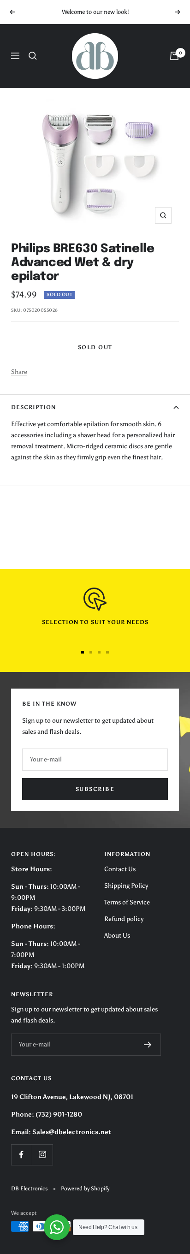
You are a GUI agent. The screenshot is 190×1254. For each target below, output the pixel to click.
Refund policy (123, 919)
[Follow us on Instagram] (42, 1154)
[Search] (33, 56)
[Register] (148, 1044)
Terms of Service (127, 902)
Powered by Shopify (85, 1188)
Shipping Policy (126, 886)
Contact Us (120, 869)
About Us (117, 935)
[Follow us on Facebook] (21, 1154)
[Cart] (174, 56)
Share (19, 372)
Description (33, 407)
